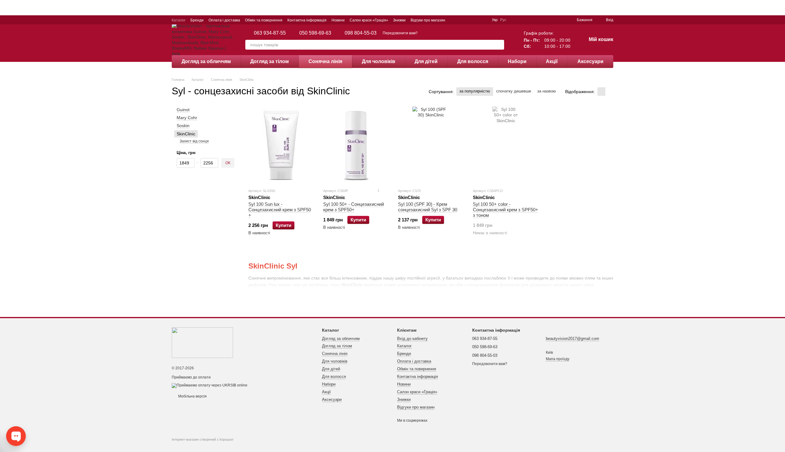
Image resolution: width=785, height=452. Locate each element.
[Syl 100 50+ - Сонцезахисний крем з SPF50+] (356, 145)
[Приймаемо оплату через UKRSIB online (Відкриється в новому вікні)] (209, 385)
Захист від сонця (194, 141)
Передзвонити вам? (400, 33)
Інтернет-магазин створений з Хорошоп (202, 439)
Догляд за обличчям (206, 61)
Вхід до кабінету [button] (412, 338)
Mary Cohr (187, 117)
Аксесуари (590, 61)
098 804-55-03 (361, 33)
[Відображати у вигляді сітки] (601, 91)
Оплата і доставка (224, 20)
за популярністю (474, 91)
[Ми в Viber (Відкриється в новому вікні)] (475, 19)
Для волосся (472, 61)
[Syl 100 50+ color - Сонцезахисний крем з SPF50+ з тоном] (505, 145)
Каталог (179, 20)
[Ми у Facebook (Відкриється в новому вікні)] (453, 19)
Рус (503, 20)
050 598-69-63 (315, 33)
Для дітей (426, 61)
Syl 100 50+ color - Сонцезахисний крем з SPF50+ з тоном (505, 210)
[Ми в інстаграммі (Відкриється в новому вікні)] (461, 19)
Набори (517, 61)
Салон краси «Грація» (369, 20)
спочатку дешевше (513, 91)
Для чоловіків (378, 61)
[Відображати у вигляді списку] (609, 91)
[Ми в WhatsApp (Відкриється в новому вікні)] (483, 19)
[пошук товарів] (499, 45)
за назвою (546, 91)
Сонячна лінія (325, 61)
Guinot (183, 109)
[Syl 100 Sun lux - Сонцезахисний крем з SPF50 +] (281, 145)
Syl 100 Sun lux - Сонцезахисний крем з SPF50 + (279, 210)
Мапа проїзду (557, 359)
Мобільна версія (192, 396)
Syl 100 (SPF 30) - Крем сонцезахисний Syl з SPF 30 (427, 207)
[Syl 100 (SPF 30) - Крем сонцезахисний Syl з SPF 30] (431, 145)
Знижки (399, 20)
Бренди (197, 20)
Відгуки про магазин (428, 20)
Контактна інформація (307, 20)
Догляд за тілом (269, 61)
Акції (552, 61)
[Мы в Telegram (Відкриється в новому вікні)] (468, 19)
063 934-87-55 (270, 33)
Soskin (183, 125)
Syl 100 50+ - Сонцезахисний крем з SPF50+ (353, 207)
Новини (338, 20)
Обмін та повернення (263, 20)
